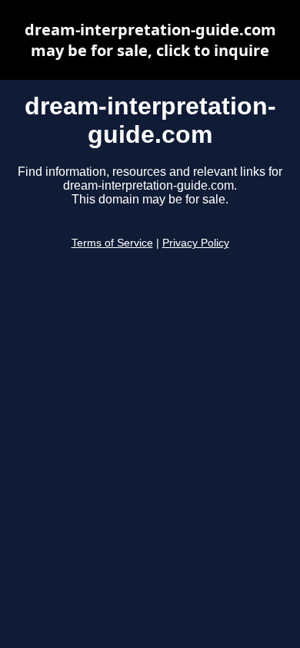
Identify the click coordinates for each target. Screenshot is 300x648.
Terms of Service (112, 243)
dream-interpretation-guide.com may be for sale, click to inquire (150, 40)
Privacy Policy (195, 243)
